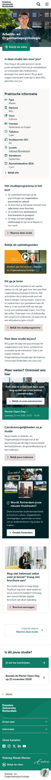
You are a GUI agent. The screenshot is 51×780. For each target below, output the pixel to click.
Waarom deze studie (27, 632)
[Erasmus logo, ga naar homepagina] (41, 761)
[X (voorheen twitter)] (14, 746)
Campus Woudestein (19, 151)
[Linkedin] (19, 746)
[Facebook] (4, 746)
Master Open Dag (15, 411)
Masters (9, 694)
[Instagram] (9, 746)
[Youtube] (24, 746)
